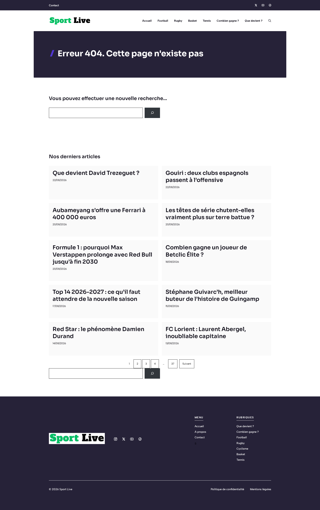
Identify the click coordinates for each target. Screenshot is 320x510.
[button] (268, 20)
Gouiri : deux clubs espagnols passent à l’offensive (207, 177)
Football (163, 20)
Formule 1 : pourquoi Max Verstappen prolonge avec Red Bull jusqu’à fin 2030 (102, 254)
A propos (200, 431)
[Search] (152, 113)
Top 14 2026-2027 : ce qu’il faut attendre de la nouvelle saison (96, 295)
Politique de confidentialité (227, 489)
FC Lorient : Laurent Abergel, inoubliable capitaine (206, 333)
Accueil (147, 20)
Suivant (186, 363)
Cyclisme (242, 448)
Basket (192, 20)
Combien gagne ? (228, 20)
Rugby (178, 20)
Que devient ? (253, 20)
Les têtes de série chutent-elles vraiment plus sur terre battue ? (210, 214)
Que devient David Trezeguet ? (96, 173)
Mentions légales (260, 489)
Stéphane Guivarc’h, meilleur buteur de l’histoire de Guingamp (212, 295)
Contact (54, 5)
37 (172, 363)
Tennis (207, 20)
